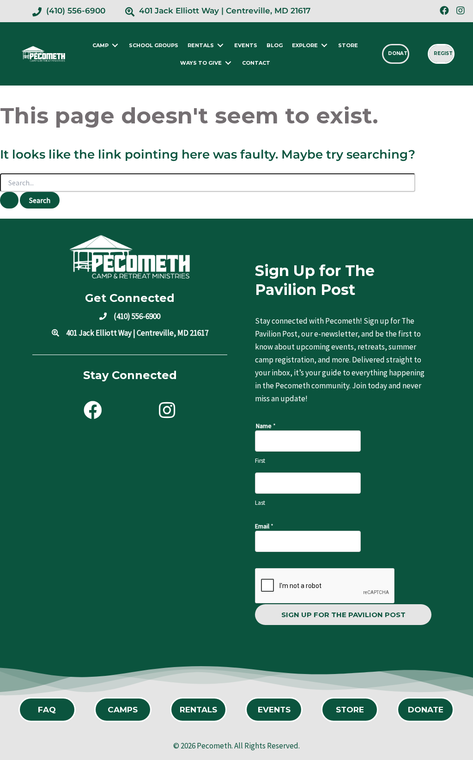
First (260, 461)
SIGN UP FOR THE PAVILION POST (343, 614)
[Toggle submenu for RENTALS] (220, 45)
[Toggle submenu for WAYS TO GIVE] (228, 63)
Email (264, 526)
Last (260, 503)
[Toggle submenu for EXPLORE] (324, 45)
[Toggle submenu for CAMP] (115, 45)
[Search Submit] (9, 200)
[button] (444, 10)
